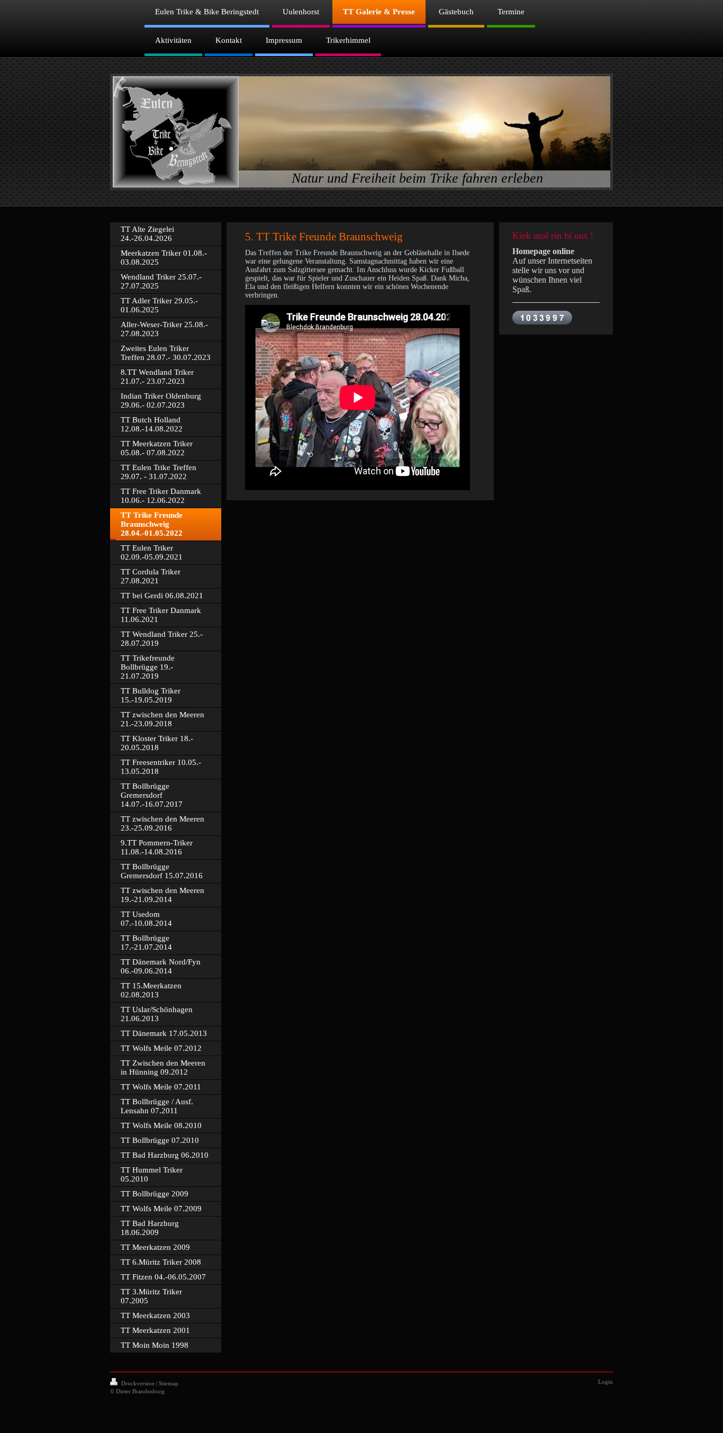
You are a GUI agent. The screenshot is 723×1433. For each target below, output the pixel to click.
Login (605, 1381)
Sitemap (168, 1383)
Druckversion (138, 1383)
